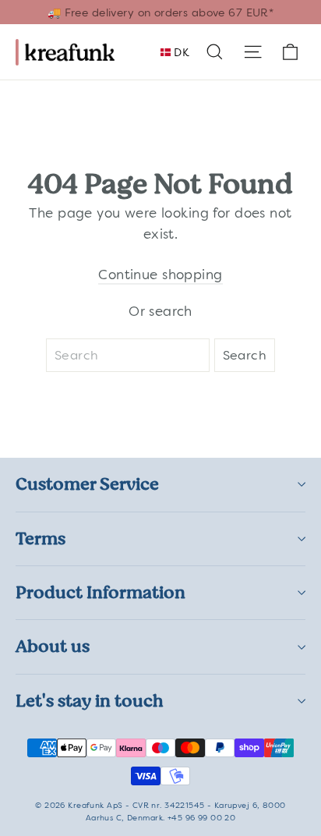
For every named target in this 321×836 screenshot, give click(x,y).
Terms (40, 538)
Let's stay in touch (90, 700)
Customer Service (87, 484)
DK (180, 52)
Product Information (100, 592)
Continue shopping (160, 274)
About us (53, 646)
